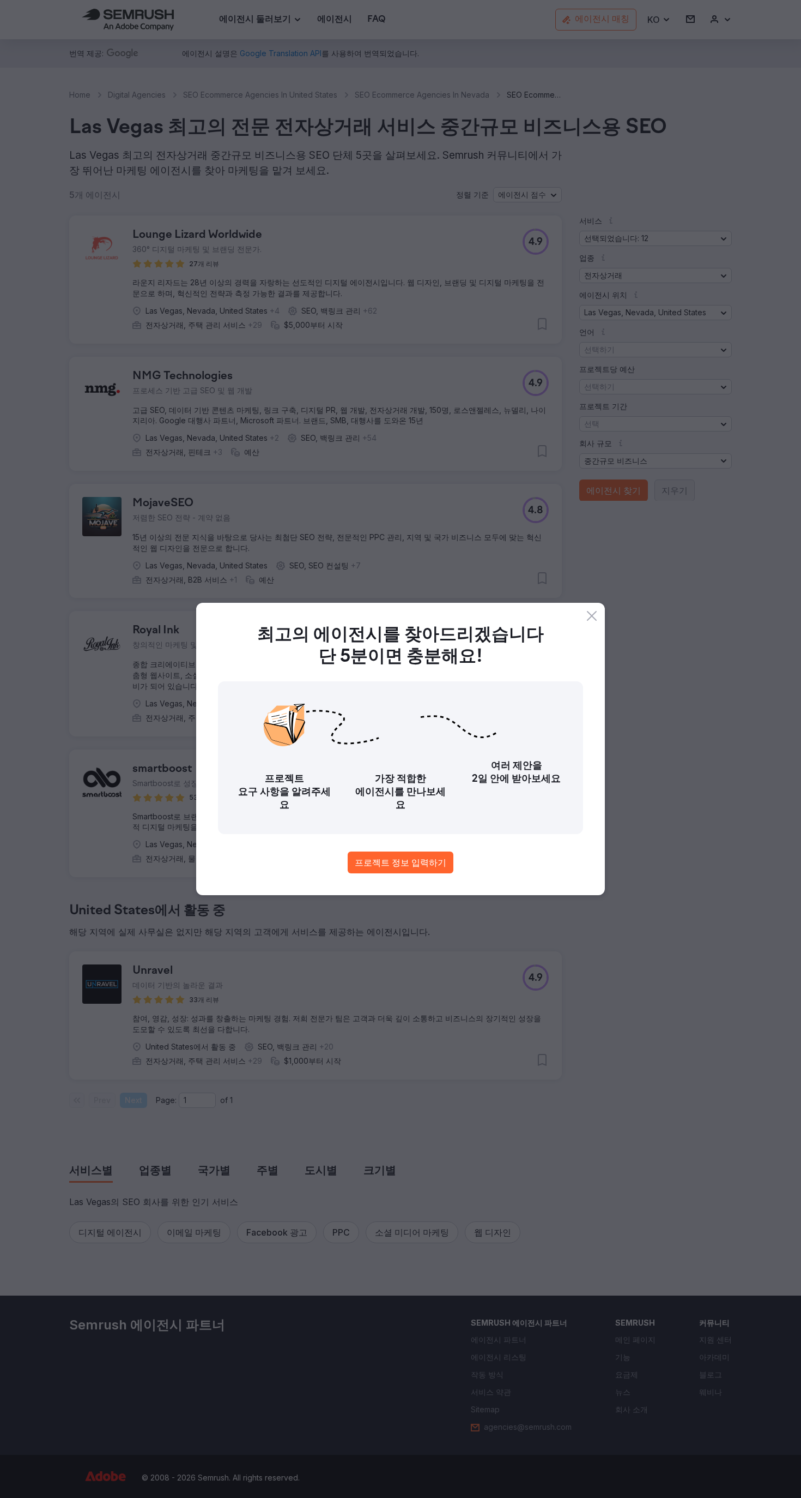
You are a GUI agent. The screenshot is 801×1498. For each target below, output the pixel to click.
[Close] (592, 616)
